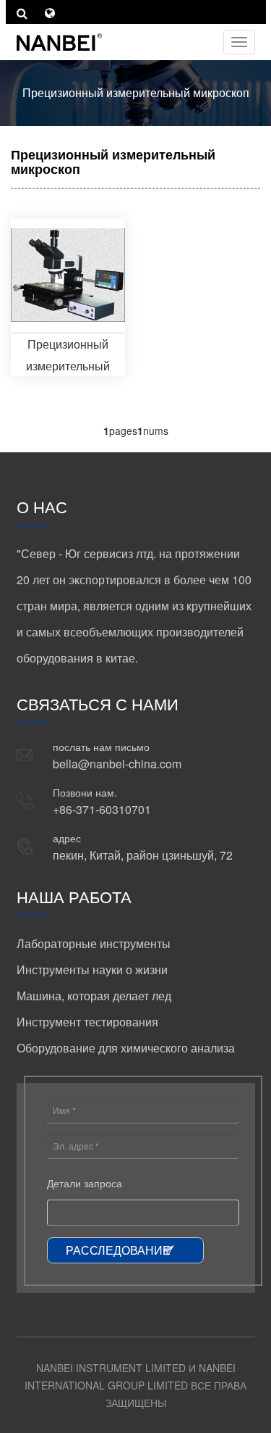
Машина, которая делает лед (94, 995)
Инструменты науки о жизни (92, 969)
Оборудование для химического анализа (126, 1047)
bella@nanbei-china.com (117, 763)
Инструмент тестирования (87, 1021)
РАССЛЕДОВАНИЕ (118, 1250)
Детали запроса (84, 1183)
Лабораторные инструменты (94, 943)
